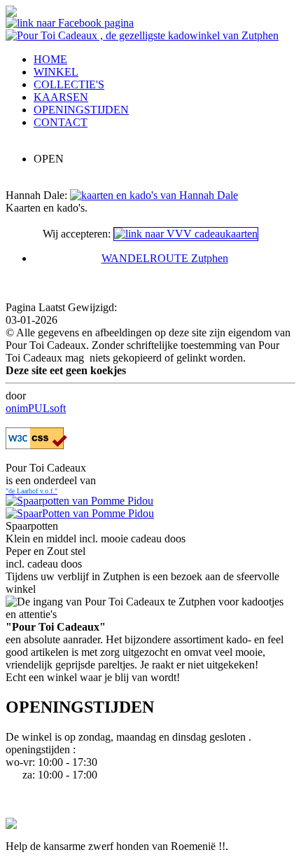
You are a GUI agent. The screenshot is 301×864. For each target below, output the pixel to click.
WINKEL (56, 72)
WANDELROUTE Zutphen (165, 258)
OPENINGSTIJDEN (81, 110)
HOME (50, 59)
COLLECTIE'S (69, 84)
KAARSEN (61, 97)
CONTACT (61, 122)
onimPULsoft (36, 408)
